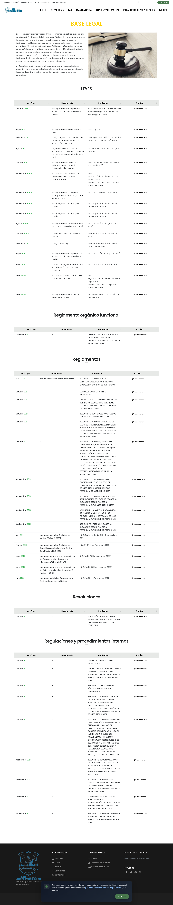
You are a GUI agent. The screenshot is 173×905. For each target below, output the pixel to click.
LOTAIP (93, 858)
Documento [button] (67, 103)
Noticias (58, 867)
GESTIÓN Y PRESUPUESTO (107, 10)
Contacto (164, 2)
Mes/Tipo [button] (31, 103)
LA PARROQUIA (57, 10)
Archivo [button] (139, 103)
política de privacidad (112, 888)
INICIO (43, 10)
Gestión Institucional (100, 867)
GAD (70, 10)
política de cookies (93, 888)
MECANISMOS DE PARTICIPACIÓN (139, 10)
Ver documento (141, 108)
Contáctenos (60, 875)
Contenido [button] (103, 103)
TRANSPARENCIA (84, 10)
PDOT (57, 862)
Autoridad (58, 858)
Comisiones (59, 871)
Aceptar (122, 896)
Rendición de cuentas (100, 862)
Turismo (163, 10)
